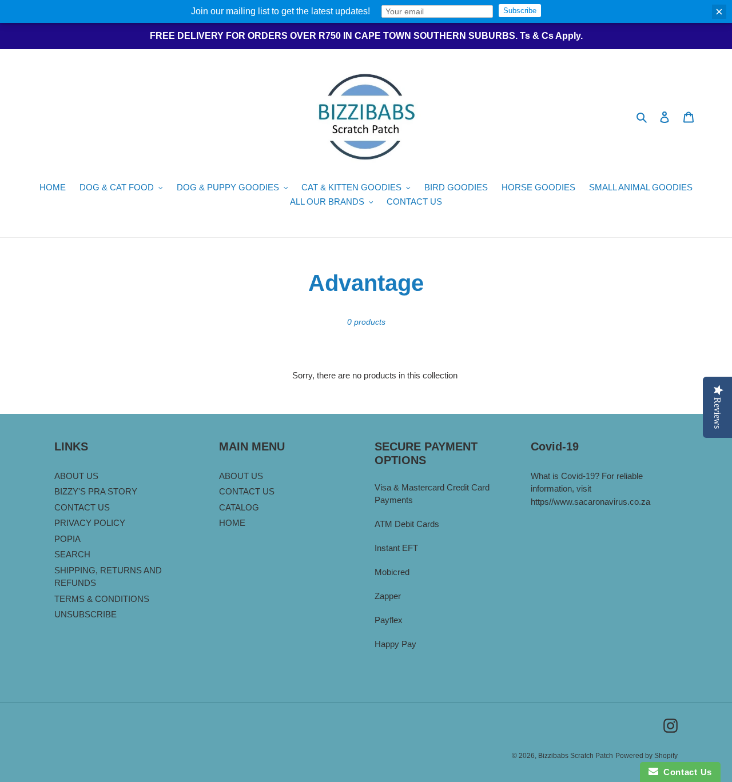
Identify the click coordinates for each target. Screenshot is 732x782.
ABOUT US (76, 476)
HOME (232, 523)
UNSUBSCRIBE (85, 614)
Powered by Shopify (646, 756)
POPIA (67, 539)
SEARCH (72, 554)
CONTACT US (82, 507)
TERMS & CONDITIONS (101, 599)
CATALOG (239, 507)
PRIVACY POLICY (89, 523)
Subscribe (519, 10)
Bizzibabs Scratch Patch (575, 756)
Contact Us (685, 772)
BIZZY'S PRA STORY (95, 491)
